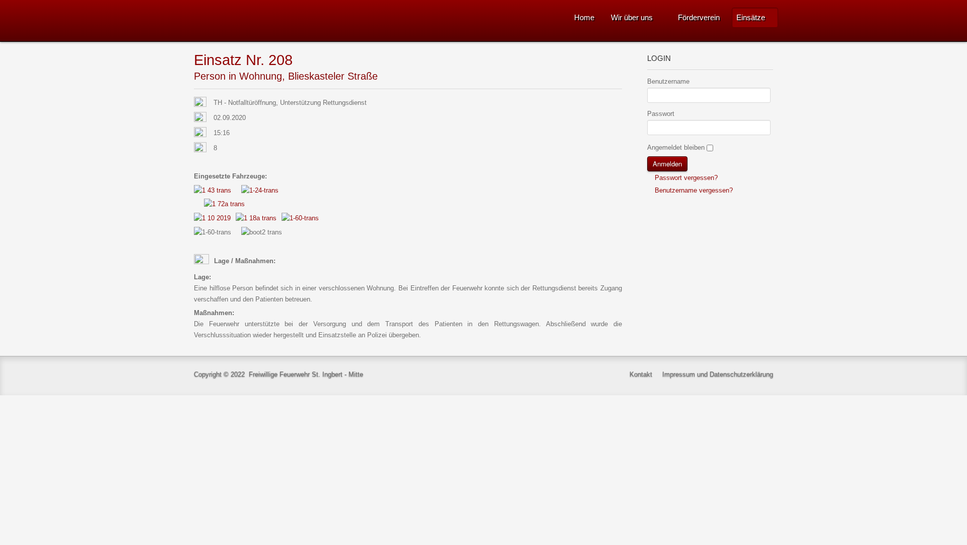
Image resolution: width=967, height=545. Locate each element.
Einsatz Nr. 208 (243, 59)
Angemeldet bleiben (676, 147)
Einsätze (750, 17)
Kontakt (641, 374)
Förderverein (699, 17)
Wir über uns (632, 17)
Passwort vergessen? (685, 177)
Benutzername (668, 81)
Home (584, 17)
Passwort (660, 113)
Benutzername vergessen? (693, 190)
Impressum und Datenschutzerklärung (717, 374)
